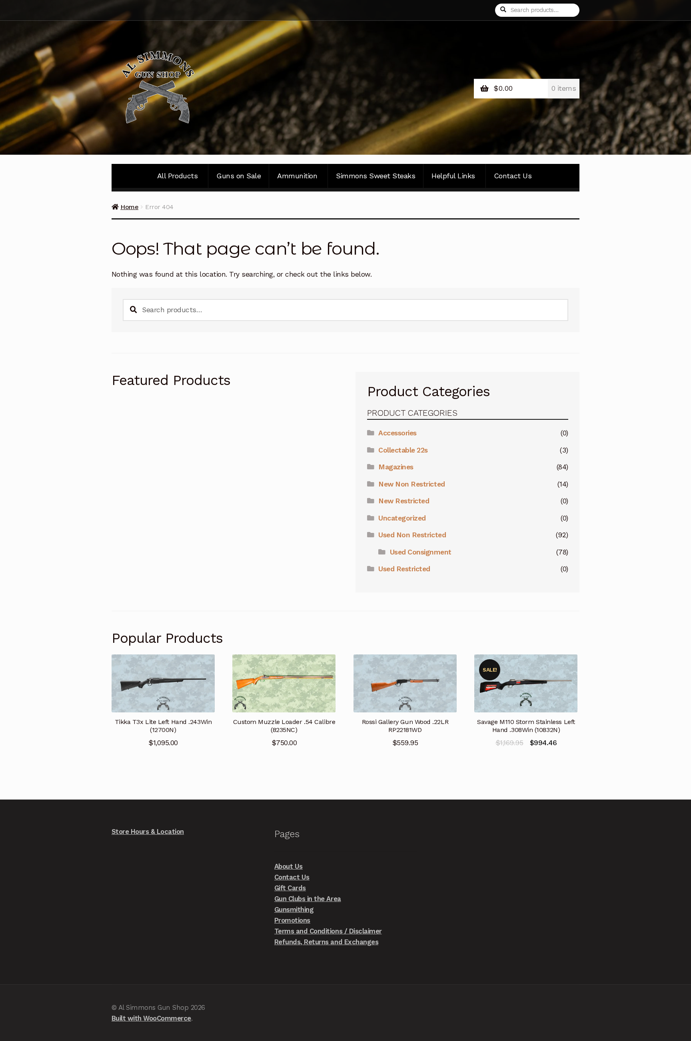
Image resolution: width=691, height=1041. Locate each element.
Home (129, 207)
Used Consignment (420, 552)
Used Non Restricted (412, 535)
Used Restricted (404, 569)
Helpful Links (453, 176)
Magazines (395, 467)
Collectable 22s (403, 450)
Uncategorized (402, 518)
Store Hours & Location (148, 832)
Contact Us (512, 176)
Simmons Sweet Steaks (375, 176)
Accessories (397, 433)
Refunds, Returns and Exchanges (326, 942)
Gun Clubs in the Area (307, 899)
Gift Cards (290, 888)
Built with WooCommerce (151, 1018)
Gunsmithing (294, 909)
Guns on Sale (238, 176)
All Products (177, 176)
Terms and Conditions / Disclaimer (328, 931)
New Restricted (403, 501)
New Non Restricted (411, 484)
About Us (288, 866)
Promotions (292, 920)
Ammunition (297, 176)
